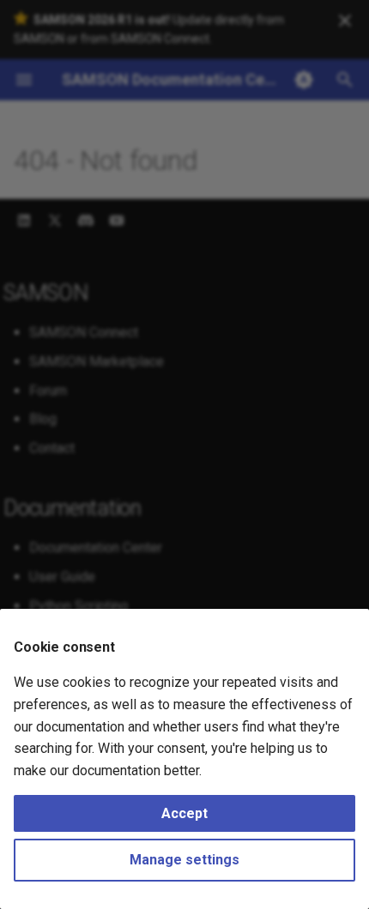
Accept (184, 813)
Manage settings (184, 860)
